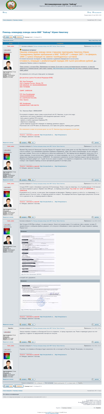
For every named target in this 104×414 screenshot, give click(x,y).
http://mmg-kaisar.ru (61, 135)
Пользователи (97, 12)
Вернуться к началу (8, 142)
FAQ (90, 12)
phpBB (48, 412)
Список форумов (7, 20)
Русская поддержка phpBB (52, 413)
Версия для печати (8, 40)
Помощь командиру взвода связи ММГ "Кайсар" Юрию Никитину (35, 32)
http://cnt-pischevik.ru (46, 135)
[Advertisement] (52, 26)
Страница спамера (17, 20)
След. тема (98, 40)
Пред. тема (91, 40)
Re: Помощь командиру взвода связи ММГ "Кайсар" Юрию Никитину (48, 146)
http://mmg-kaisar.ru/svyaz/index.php (64, 68)
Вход (5, 12)
